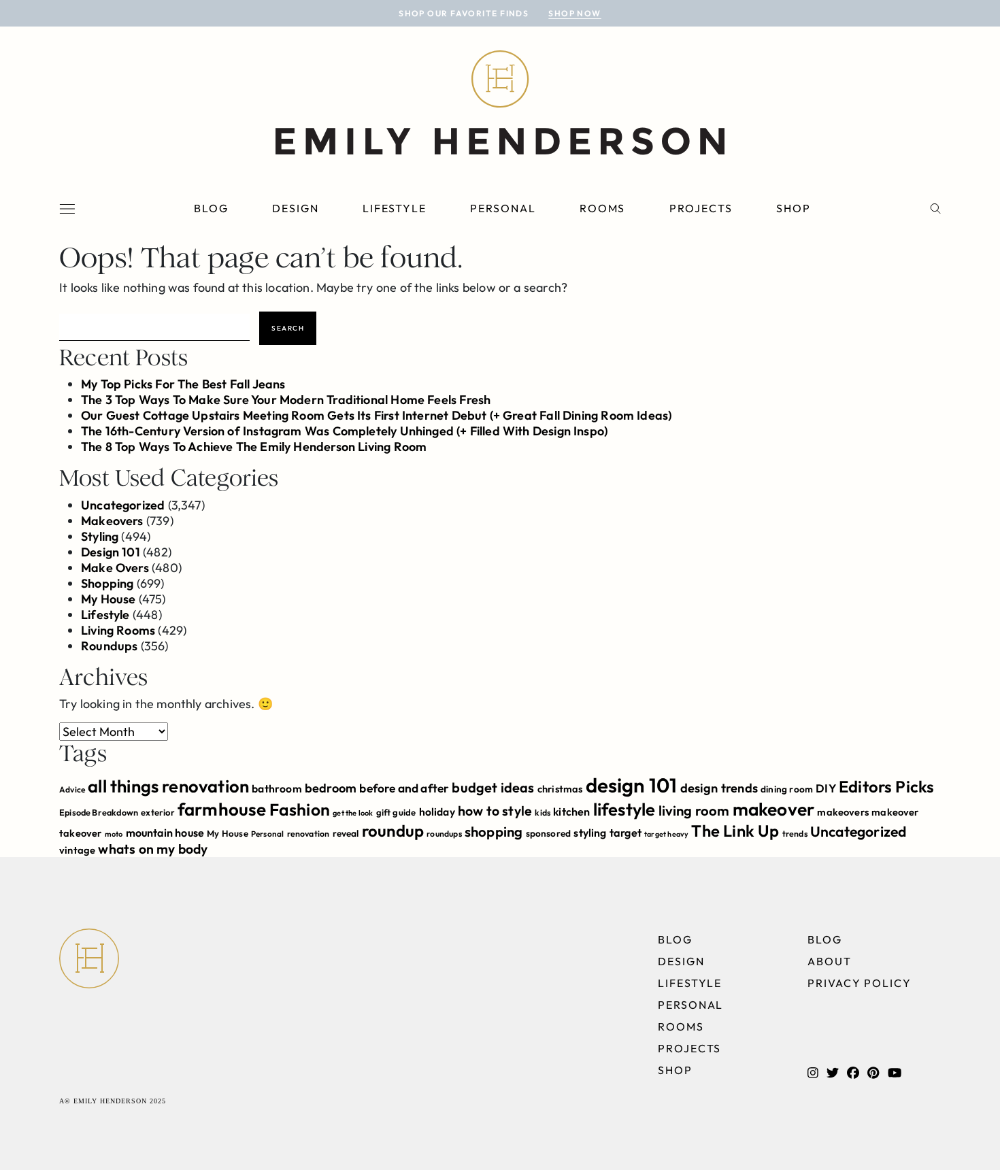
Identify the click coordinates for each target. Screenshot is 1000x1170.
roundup (393, 830)
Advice (72, 789)
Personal (502, 208)
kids (542, 812)
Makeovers (112, 521)
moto (114, 834)
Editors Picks (886, 786)
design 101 (632, 785)
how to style (495, 810)
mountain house (165, 832)
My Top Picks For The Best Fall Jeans (183, 384)
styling (589, 832)
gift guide (396, 812)
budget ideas (493, 787)
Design (295, 208)
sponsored (548, 833)
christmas (560, 788)
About (829, 961)
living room (694, 810)
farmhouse (222, 809)
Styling (99, 536)
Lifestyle (395, 208)
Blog (211, 208)
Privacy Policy (859, 983)
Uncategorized (123, 505)
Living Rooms (118, 630)
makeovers (843, 811)
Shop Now (574, 13)
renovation (308, 834)
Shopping (107, 583)
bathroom (276, 788)
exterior (157, 812)
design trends (719, 788)
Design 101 (110, 552)
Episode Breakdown (98, 812)
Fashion (299, 809)
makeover (773, 809)
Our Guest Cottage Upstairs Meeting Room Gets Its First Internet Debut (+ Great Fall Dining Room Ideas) (376, 415)
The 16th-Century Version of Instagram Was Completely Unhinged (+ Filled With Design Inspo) (344, 431)
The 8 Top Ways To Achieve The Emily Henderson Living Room (254, 446)
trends (794, 834)
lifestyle (624, 809)
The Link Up (735, 830)
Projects (701, 208)
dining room (787, 789)
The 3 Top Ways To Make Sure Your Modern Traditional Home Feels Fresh (285, 399)
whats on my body (152, 849)
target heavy (666, 834)
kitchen (571, 811)
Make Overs (115, 567)
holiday (437, 811)
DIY (826, 788)
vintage (77, 849)
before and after (404, 788)
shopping (493, 831)
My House (108, 599)
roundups (444, 834)
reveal (346, 833)
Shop (793, 208)
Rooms (603, 208)
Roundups (109, 646)
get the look (353, 813)
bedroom (330, 788)
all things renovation (168, 786)
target (625, 832)
